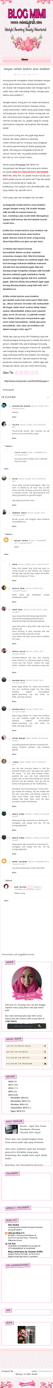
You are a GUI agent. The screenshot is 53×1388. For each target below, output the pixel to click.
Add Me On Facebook (17, 1052)
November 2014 (19, 1101)
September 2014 (19, 1107)
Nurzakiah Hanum (21, 406)
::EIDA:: (15, 762)
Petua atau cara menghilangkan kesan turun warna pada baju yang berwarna (24, 1140)
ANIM (14, 564)
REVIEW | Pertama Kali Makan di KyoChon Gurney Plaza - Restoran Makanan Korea (23, 1238)
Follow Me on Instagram (19, 1064)
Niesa (15, 479)
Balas (14, 417)
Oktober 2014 (18, 1104)
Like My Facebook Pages (19, 1046)
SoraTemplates (44, 1371)
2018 (10, 1081)
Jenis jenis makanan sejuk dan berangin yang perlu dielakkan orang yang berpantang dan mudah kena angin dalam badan (26, 1153)
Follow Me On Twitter (18, 1058)
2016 (10, 1088)
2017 (10, 1084)
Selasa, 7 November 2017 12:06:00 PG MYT (30, 541)
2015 (10, 1091)
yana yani (17, 609)
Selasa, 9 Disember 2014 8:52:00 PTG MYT (28, 888)
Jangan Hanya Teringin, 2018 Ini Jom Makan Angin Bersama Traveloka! (24, 1255)
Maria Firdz (18, 814)
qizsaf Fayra (21, 540)
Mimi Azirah (20, 887)
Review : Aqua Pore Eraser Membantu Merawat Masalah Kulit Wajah (33, 1129)
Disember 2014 (18, 1097)
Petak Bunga (18, 738)
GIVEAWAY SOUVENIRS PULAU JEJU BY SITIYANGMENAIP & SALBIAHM (24, 1247)
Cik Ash (12, 1243)
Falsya (15, 425)
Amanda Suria (19, 513)
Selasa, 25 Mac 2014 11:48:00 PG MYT (33, 564)
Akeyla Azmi (18, 588)
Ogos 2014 (16, 1111)
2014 (10, 1094)
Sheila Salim (18, 651)
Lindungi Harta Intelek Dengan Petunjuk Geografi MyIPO (25, 1228)
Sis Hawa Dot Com (22, 1371)
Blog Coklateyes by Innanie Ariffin (25, 1251)
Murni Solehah (19, 861)
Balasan (9, 446)
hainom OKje (18, 680)
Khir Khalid (13, 1225)
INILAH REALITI (16, 1233)
